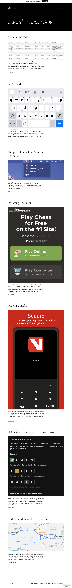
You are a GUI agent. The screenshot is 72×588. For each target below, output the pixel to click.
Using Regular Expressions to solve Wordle (33, 432)
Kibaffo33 (15, 8)
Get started (45, 1)
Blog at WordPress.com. (36, 583)
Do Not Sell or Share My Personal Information (53, 583)
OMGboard (14, 84)
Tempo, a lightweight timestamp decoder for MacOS (32, 154)
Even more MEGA (18, 37)
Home (62, 8)
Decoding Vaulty (17, 305)
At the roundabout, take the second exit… (32, 519)
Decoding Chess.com (20, 202)
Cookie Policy (23, 585)
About (58, 8)
